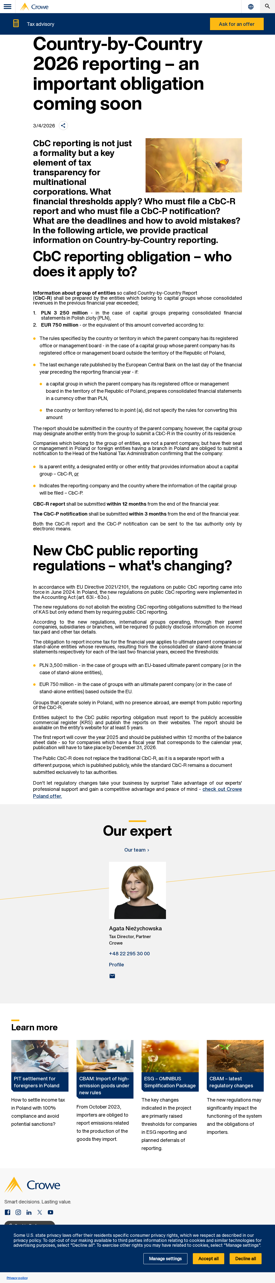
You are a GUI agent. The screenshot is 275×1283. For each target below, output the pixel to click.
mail (112, 976)
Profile (116, 964)
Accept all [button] (208, 1258)
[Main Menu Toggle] (8, 6)
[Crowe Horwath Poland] (31, 1213)
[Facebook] (9, 1213)
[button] (268, 1227)
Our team (135, 849)
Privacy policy (17, 1277)
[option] (40, 1096)
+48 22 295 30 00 (129, 953)
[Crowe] (34, 7)
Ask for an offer (237, 23)
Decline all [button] (245, 1258)
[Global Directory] (251, 6)
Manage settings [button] (165, 1258)
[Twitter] (42, 1213)
